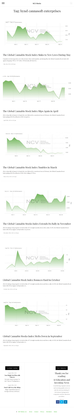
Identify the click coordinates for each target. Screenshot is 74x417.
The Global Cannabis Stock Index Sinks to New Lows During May (37, 54)
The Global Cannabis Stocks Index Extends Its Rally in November (37, 223)
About (30, 411)
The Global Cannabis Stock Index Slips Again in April (30, 111)
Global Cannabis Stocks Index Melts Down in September (32, 336)
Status (55, 411)
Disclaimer (49, 411)
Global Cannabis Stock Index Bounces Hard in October (31, 280)
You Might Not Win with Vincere (12, 376)
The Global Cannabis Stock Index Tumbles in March (30, 167)
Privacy (42, 411)
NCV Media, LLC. (22, 411)
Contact (36, 411)
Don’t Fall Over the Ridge (12, 387)
